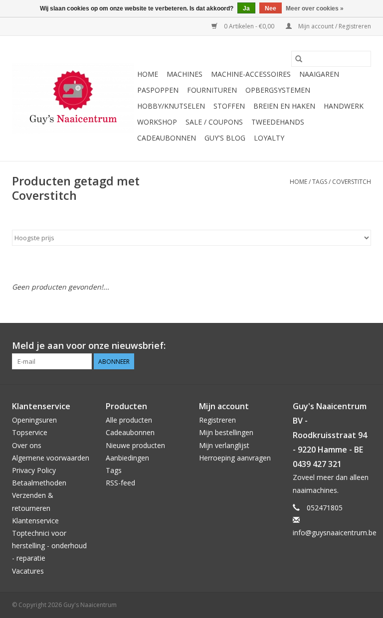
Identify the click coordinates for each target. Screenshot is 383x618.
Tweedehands (277, 122)
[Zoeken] (298, 59)
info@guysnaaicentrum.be (335, 532)
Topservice (29, 432)
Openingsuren (34, 420)
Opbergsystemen (277, 90)
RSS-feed (120, 482)
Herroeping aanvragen (235, 458)
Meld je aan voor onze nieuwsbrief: (89, 345)
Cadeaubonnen (166, 138)
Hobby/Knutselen (171, 106)
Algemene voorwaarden (50, 458)
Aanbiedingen (127, 458)
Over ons (26, 445)
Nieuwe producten (135, 445)
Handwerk (344, 106)
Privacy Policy (34, 470)
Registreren (217, 420)
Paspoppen (158, 90)
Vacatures (28, 571)
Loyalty (269, 138)
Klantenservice (35, 520)
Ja (246, 8)
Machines (184, 74)
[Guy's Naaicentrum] (73, 98)
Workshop (157, 122)
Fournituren (212, 90)
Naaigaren (319, 74)
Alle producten (129, 420)
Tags (319, 181)
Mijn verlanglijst (224, 445)
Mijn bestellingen (226, 432)
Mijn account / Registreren (334, 26)
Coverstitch (351, 181)
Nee (270, 8)
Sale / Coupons (214, 122)
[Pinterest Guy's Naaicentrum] (345, 346)
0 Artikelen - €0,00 (249, 26)
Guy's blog (224, 138)
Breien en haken (284, 106)
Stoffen (229, 106)
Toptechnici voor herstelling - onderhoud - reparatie (49, 545)
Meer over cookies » (315, 8)
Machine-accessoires (251, 74)
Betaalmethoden (39, 482)
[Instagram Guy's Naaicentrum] (363, 346)
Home (147, 74)
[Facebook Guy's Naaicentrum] (327, 346)
